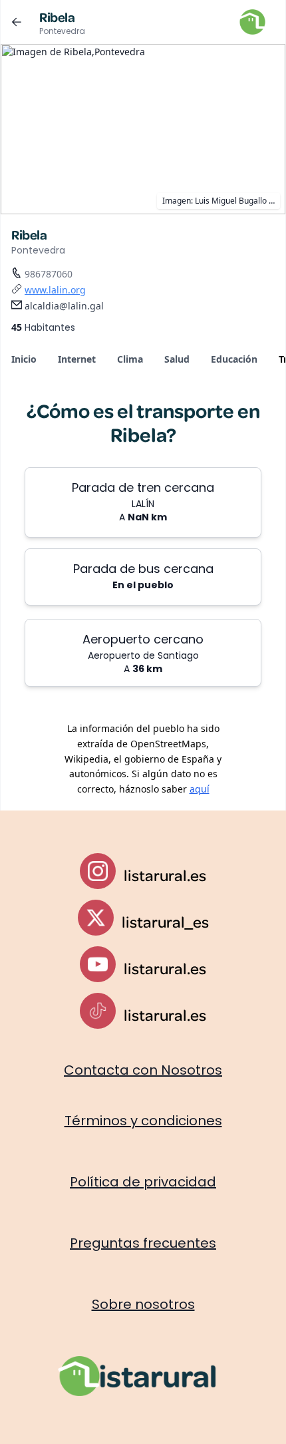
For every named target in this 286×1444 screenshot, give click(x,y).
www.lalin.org (55, 289)
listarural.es (165, 875)
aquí (200, 789)
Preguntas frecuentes (143, 1243)
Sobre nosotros (143, 1304)
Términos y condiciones (143, 1120)
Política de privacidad (143, 1182)
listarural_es (165, 922)
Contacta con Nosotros (143, 1070)
